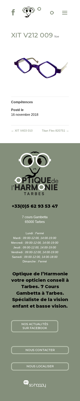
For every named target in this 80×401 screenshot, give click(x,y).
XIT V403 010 (22, 130)
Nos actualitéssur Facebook (34, 326)
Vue (56, 36)
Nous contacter (40, 350)
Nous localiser (40, 366)
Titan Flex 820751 (55, 130)
